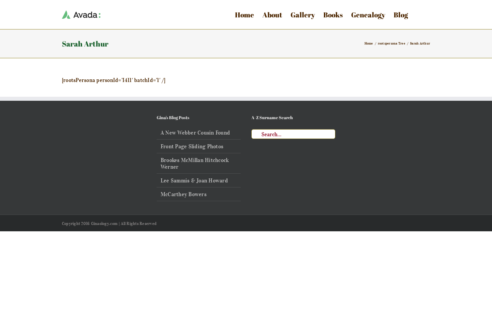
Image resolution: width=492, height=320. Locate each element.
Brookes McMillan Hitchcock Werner (195, 163)
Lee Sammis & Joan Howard (194, 180)
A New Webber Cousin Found (195, 132)
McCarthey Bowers (184, 194)
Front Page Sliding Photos (192, 146)
